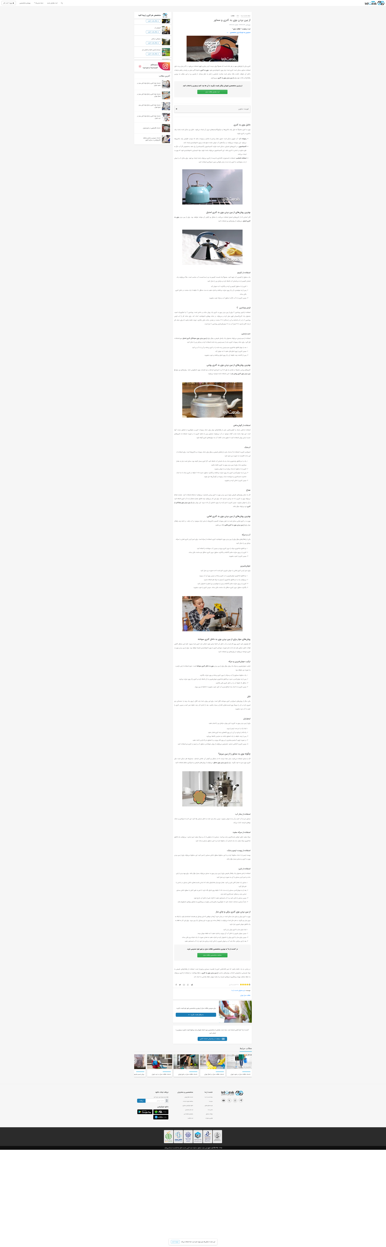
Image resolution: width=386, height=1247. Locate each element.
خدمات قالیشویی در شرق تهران (152, 128)
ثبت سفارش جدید (52, 3)
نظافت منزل (236, 29)
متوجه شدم (175, 1242)
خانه (238, 16)
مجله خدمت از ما (245, 16)
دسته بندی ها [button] (39, 3)
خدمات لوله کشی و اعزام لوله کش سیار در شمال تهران (149, 95)
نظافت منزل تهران (245, 995)
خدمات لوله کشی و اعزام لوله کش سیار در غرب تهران (149, 117)
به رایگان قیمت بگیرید (196, 1015)
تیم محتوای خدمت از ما (238, 990)
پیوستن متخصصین (25, 3)
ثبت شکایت (190, 1118)
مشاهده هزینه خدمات (188, 1101)
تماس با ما (210, 1110)
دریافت (141, 1101)
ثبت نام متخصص (189, 1110)
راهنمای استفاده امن (188, 1114)
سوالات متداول (209, 1114)
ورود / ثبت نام (8, 3)
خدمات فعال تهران (189, 1097)
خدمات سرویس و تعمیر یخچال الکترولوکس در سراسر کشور (152, 139)
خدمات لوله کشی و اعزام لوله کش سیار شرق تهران (150, 106)
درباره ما (211, 1101)
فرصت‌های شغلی (209, 1105)
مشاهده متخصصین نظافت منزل (212, 955)
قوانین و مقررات (209, 1118)
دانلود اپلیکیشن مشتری (188, 1105)
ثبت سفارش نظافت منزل (212, 92)
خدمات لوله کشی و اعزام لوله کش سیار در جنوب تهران (149, 84)
